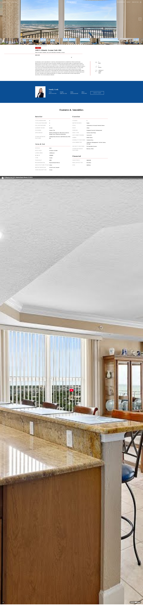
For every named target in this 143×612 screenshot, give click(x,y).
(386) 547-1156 (63, 93)
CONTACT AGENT (97, 92)
